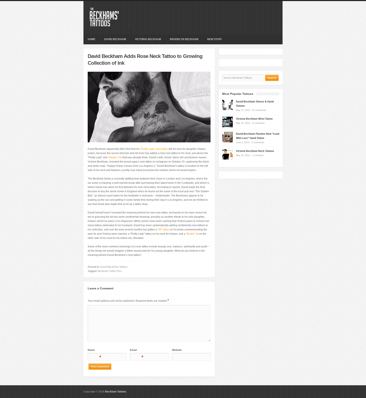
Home (91, 39)
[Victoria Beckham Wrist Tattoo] (227, 126)
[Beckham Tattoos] (109, 25)
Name (94, 351)
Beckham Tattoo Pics (110, 271)
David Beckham (115, 39)
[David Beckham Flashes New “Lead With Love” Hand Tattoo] (227, 141)
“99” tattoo (163, 229)
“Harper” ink (115, 157)
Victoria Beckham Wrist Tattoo (254, 118)
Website (177, 350)
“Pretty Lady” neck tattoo (154, 148)
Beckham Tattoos (115, 391)
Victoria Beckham (148, 39)
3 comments (257, 142)
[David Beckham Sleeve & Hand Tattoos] (227, 109)
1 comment (257, 155)
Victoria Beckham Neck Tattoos (255, 151)
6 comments (258, 123)
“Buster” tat (192, 233)
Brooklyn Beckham (184, 39)
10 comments (259, 110)
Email (136, 351)
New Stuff (214, 39)
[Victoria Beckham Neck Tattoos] (227, 158)
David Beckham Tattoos (114, 266)
